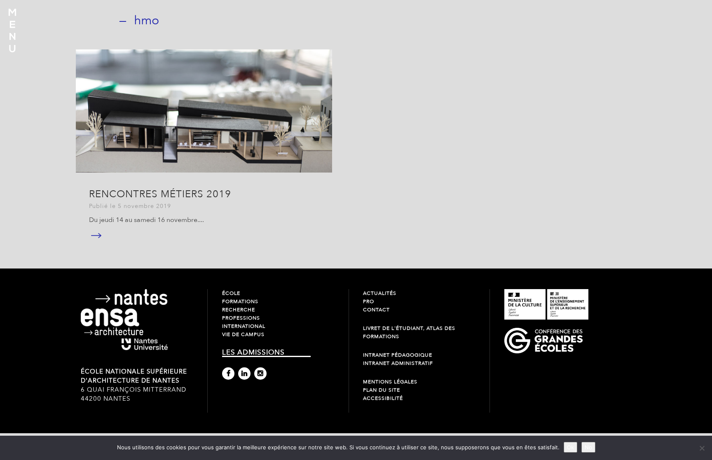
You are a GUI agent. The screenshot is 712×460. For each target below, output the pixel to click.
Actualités (379, 293)
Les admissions (253, 352)
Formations (240, 301)
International (243, 326)
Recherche (238, 309)
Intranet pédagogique (397, 355)
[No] (702, 448)
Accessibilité (383, 398)
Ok (570, 447)
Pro (368, 301)
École (231, 293)
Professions (241, 318)
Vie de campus (243, 334)
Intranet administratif (398, 363)
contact (376, 309)
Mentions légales (390, 381)
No (588, 447)
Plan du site (381, 390)
